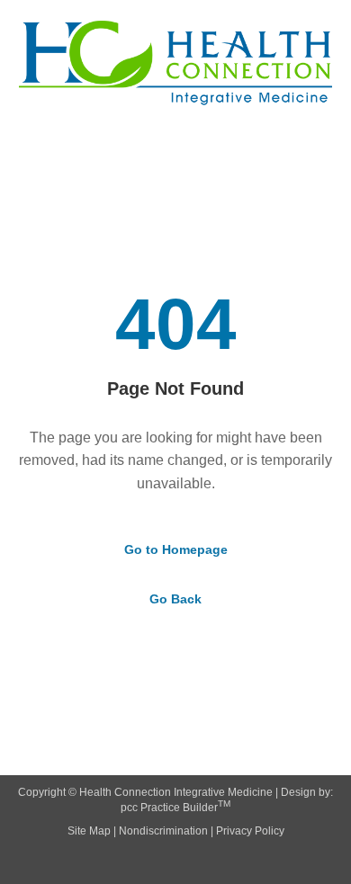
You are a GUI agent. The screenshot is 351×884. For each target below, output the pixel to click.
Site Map (89, 831)
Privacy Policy (250, 831)
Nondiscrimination (163, 831)
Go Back (175, 599)
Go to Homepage (176, 549)
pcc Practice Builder (175, 807)
